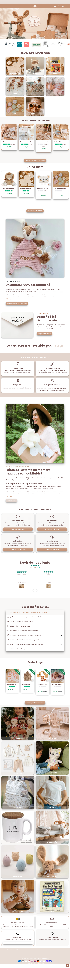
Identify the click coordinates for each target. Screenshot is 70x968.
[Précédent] (8, 137)
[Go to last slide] (2, 138)
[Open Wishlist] (67, 965)
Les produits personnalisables (17, 303)
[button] (9, 6)
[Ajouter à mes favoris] (15, 138)
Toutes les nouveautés (35, 211)
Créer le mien (11, 505)
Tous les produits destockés (35, 707)
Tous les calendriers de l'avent (35, 160)
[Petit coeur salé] (35, 6)
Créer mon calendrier (18, 533)
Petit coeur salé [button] (12, 954)
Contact (17, 947)
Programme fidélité (44, 334)
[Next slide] (67, 138)
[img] (35, 570)
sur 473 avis (34, 572)
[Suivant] (10, 137)
